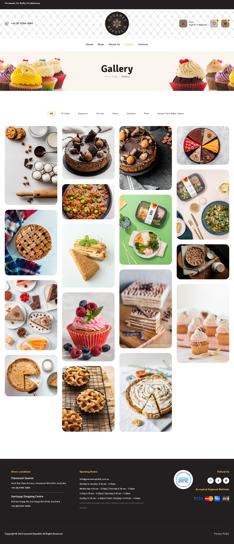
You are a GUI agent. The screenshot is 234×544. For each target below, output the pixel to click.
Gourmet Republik (32, 533)
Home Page (111, 76)
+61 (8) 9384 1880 (20, 487)
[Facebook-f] (218, 480)
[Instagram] (210, 480)
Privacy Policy (221, 534)
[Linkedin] (226, 480)
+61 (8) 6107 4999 (20, 506)
